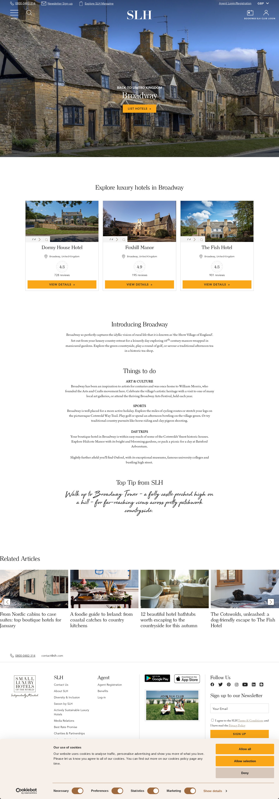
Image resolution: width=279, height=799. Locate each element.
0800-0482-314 (25, 3)
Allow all (245, 749)
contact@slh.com (52, 655)
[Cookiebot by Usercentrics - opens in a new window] (26, 791)
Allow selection (245, 761)
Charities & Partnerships (69, 733)
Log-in (102, 697)
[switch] (117, 791)
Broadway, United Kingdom (64, 256)
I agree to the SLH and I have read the (239, 722)
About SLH (61, 691)
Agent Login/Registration (235, 3)
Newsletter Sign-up (60, 3)
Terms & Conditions (250, 720)
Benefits (103, 691)
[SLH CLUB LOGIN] (266, 12)
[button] (39, 239)
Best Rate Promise (65, 727)
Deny (245, 773)
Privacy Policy (237, 725)
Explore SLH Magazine (99, 3)
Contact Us (61, 685)
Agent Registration (110, 685)
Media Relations (64, 721)
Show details (212, 791)
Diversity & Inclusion (67, 697)
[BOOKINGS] (250, 12)
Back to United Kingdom (139, 88)
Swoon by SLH (63, 704)
